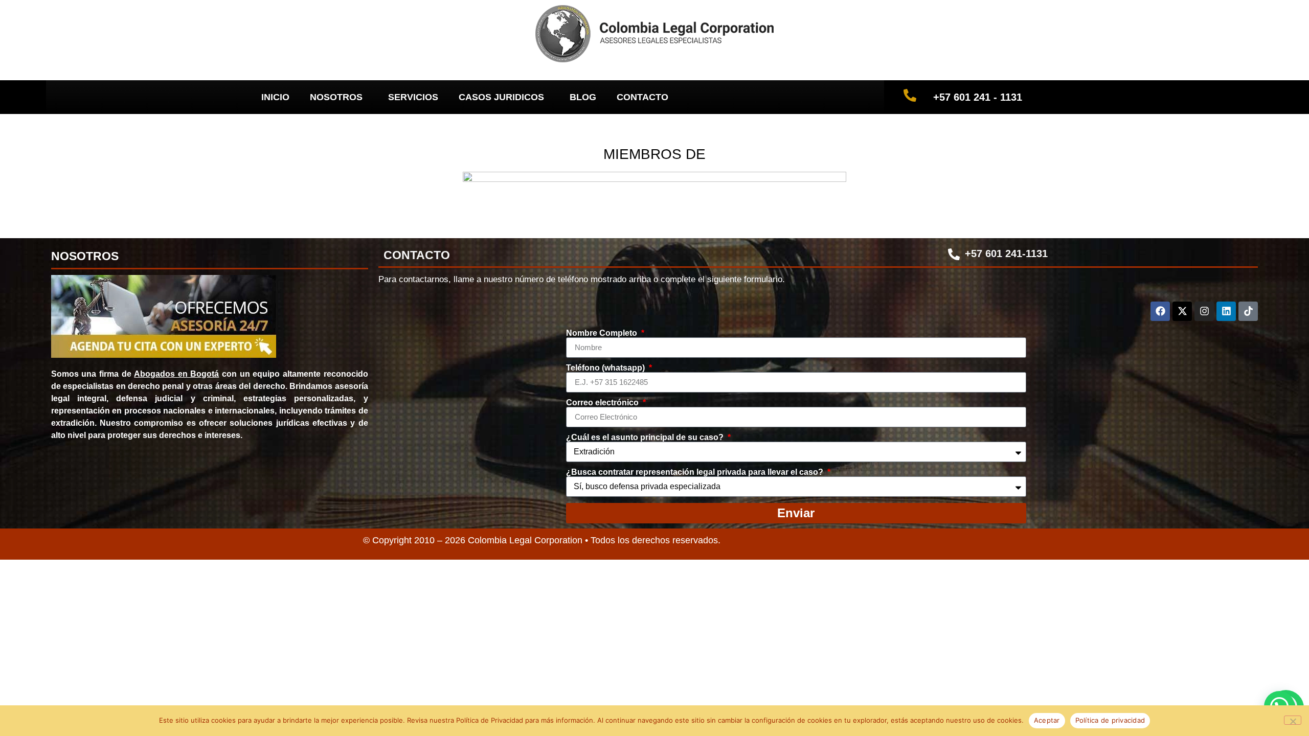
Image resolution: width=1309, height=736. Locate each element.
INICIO (275, 97)
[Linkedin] (1226, 311)
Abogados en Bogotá (176, 374)
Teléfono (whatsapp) (606, 368)
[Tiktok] (1248, 311)
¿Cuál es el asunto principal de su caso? (646, 437)
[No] (1292, 720)
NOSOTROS (336, 97)
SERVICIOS (413, 97)
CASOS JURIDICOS (501, 97)
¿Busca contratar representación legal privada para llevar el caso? (695, 472)
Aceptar (1047, 720)
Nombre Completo (602, 333)
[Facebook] (1160, 311)
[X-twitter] (1182, 311)
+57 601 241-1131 (1006, 253)
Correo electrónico (603, 403)
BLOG (583, 97)
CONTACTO (642, 97)
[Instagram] (1204, 311)
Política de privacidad (1110, 720)
